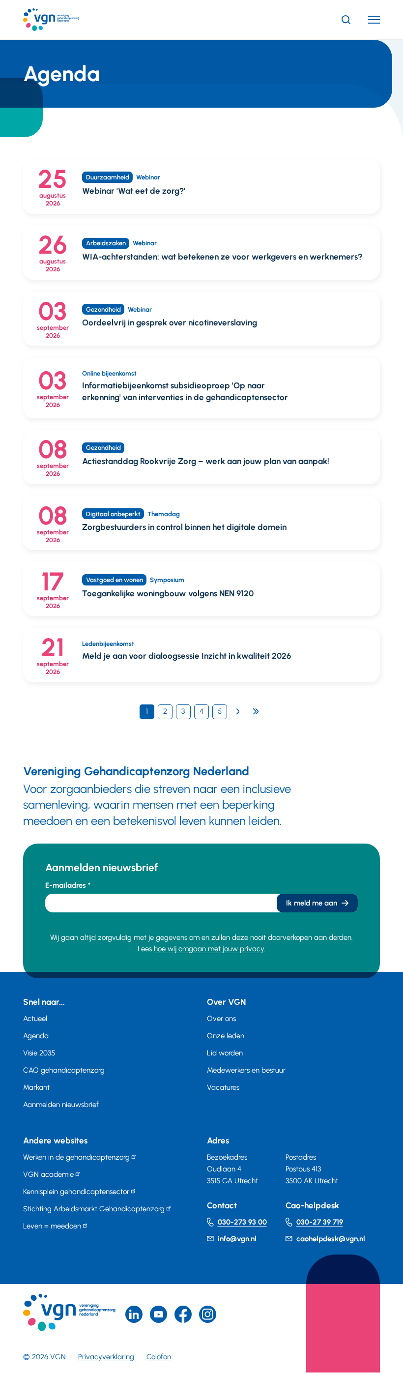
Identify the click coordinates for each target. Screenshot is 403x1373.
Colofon (158, 1356)
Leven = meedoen (52, 1226)
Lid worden (225, 1053)
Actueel (35, 1018)
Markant (36, 1087)
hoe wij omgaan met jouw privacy (209, 948)
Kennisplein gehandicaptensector (76, 1191)
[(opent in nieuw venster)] (183, 1314)
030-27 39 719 (319, 1222)
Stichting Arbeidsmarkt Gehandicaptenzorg (94, 1208)
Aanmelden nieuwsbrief (61, 1104)
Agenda (36, 1035)
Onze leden (225, 1035)
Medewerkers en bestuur (246, 1070)
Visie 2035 (39, 1053)
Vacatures (223, 1087)
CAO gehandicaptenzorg (64, 1070)
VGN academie (48, 1174)
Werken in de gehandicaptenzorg (76, 1157)
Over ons (221, 1018)
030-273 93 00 (242, 1222)
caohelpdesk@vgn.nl (330, 1238)
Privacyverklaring (106, 1356)
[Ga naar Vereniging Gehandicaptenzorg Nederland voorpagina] (66, 19)
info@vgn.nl (237, 1238)
